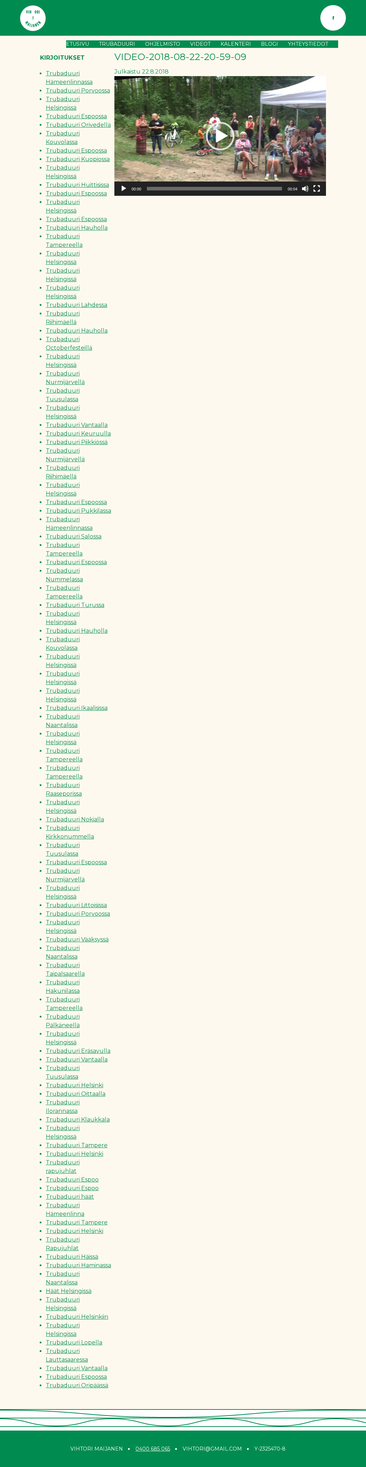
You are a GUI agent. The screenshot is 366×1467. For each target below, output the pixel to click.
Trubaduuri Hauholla (77, 227)
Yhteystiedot (308, 44)
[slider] (214, 188)
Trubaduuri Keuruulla (78, 433)
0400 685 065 (152, 1449)
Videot (200, 44)
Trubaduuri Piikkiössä (77, 442)
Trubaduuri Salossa (74, 536)
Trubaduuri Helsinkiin (77, 1316)
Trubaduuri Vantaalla (77, 425)
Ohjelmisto (162, 44)
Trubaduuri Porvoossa (78, 90)
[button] (220, 136)
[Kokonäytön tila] (316, 188)
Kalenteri (236, 44)
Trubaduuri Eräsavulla (78, 1051)
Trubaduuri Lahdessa (76, 305)
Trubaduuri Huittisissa (77, 184)
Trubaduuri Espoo (72, 1179)
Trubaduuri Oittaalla (75, 1093)
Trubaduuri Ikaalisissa (77, 708)
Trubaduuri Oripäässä (77, 1385)
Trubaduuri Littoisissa (76, 905)
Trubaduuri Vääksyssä (77, 939)
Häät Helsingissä (69, 1291)
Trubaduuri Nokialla (75, 819)
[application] (220, 136)
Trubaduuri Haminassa (78, 1265)
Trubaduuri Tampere (77, 1145)
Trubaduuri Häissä (72, 1256)
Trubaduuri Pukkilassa (78, 510)
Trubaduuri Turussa (75, 605)
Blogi (269, 44)
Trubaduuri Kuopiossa (78, 159)
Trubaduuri (117, 44)
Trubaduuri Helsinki (74, 1085)
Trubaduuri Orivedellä (78, 124)
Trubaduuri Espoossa (76, 116)
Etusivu (77, 44)
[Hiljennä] (305, 188)
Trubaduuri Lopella (74, 1342)
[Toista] (123, 188)
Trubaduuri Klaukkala (78, 1119)
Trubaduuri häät (70, 1196)
